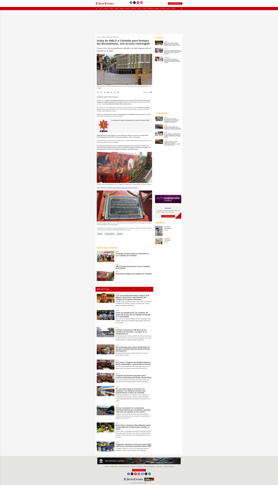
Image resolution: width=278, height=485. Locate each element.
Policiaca (106, 8)
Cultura (144, 8)
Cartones (133, 8)
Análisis (127, 8)
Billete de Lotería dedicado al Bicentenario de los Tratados (123, 187)
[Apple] (146, 474)
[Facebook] (131, 2)
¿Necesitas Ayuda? (139, 470)
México (112, 8)
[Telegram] (108, 92)
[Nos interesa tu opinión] (139, 461)
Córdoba (119, 234)
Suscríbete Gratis (168, 216)
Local (100, 8)
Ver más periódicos (175, 3)
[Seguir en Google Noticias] (151, 92)
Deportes (162, 8)
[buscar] (181, 8)
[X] (134, 2)
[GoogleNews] (142, 474)
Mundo (116, 8)
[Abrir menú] (97, 9)
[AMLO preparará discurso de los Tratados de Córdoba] (105, 266)
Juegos (173, 8)
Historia (100, 234)
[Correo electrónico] (111, 92)
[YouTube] (138, 2)
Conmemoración (109, 234)
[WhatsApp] (105, 92)
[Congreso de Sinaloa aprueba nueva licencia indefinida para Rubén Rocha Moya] (105, 378)
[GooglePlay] (149, 474)
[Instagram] (141, 2)
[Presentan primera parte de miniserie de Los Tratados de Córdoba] (105, 256)
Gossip (139, 8)
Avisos (168, 8)
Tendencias (150, 8)
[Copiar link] (115, 92)
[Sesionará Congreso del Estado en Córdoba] (105, 276)
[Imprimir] (118, 92)
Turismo (157, 8)
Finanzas (121, 8)
